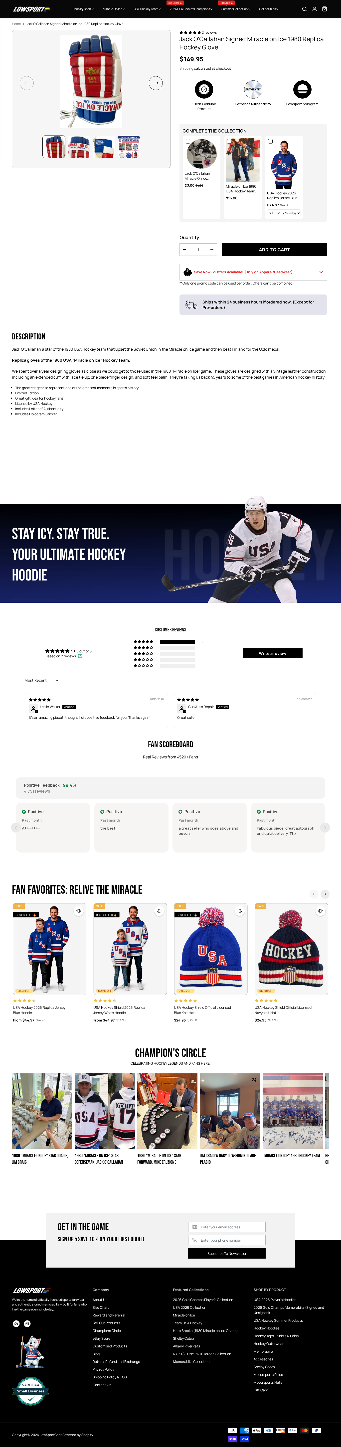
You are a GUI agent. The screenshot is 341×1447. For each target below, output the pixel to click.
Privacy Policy (103, 1369)
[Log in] (314, 8)
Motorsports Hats (268, 1382)
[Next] (325, 894)
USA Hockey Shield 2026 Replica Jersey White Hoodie (119, 1010)
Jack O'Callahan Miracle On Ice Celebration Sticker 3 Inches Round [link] (201, 176)
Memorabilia (263, 1351)
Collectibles (267, 9)
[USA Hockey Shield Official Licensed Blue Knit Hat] (210, 949)
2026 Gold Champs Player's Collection (203, 1299)
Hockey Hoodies (266, 1328)
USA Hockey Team (146, 9)
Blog (96, 1353)
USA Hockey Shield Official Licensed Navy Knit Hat (283, 1010)
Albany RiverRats (186, 1346)
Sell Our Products (106, 1322)
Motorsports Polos (268, 1374)
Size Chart (101, 1307)
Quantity (189, 237)
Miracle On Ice (113, 9)
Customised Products (110, 1346)
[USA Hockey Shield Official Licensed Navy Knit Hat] (291, 949)
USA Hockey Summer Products (278, 1320)
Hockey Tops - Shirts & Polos (276, 1335)
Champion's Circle (107, 1330)
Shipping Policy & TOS (110, 1377)
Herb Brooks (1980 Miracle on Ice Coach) (205, 1330)
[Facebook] (16, 1323)
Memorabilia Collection (191, 1361)
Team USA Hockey (187, 1322)
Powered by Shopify (77, 1435)
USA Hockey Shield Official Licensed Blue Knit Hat (202, 1010)
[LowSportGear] (32, 8)
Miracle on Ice (184, 1315)
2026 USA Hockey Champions (189, 6)
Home (16, 23)
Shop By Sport (82, 9)
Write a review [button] (272, 653)
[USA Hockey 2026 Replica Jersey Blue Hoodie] (49, 949)
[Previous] (314, 894)
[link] (201, 153)
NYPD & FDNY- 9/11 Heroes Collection (202, 1353)
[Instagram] (27, 1323)
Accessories (263, 1359)
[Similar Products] (78, 910)
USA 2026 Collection (189, 1307)
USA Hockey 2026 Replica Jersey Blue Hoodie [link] (282, 195)
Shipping (186, 68)
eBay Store (101, 1338)
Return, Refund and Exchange (116, 1361)
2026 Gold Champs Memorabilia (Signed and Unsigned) (289, 1310)
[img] (39, 699)
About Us (100, 1299)
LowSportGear (51, 1435)
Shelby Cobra (183, 1338)
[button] (156, 83)
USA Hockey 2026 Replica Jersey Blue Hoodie (39, 1010)
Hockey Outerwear (269, 1343)
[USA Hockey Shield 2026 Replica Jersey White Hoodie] (130, 949)
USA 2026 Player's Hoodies (275, 1299)
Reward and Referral (109, 1315)
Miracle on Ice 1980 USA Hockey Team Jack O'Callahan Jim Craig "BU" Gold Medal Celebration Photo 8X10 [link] (241, 189)
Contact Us (102, 1384)
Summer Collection (234, 6)
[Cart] (324, 8)
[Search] (304, 8)
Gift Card (261, 1390)
